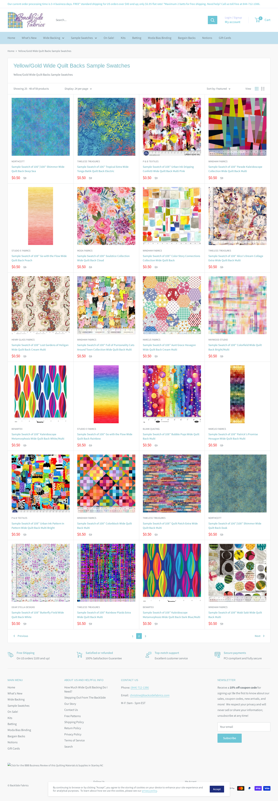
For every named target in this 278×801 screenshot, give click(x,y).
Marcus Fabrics (151, 339)
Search (68, 747)
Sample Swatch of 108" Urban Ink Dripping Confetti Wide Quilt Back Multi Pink (168, 169)
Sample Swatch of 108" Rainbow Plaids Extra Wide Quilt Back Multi (104, 615)
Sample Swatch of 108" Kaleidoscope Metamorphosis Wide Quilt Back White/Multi (38, 436)
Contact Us (71, 710)
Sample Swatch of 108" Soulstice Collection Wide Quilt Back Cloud (103, 258)
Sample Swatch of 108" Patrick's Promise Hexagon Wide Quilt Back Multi (233, 436)
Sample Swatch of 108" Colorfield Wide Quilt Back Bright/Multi (235, 347)
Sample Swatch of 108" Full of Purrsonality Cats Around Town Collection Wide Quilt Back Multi (105, 347)
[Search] (212, 20)
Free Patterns (72, 716)
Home (11, 38)
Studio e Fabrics (21, 250)
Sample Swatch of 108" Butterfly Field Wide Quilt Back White (38, 615)
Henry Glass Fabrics (23, 339)
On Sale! (109, 38)
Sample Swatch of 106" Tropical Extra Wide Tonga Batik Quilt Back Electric (103, 169)
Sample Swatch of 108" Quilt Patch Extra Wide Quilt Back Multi (170, 526)
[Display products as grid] (256, 88)
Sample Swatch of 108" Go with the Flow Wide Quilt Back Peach (39, 258)
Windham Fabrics (218, 161)
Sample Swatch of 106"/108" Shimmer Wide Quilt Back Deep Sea (38, 169)
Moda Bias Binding (159, 38)
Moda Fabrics (84, 250)
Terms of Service (74, 740)
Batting (136, 38)
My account (232, 22)
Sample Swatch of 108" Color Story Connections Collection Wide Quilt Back (171, 258)
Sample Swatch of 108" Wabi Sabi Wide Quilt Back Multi (235, 615)
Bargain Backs (187, 38)
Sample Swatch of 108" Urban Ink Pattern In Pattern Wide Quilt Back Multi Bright (38, 526)
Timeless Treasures (88, 161)
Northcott (18, 161)
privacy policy (149, 790)
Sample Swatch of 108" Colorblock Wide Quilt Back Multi (104, 526)
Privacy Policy (72, 734)
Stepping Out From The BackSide (85, 698)
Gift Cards (225, 38)
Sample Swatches (82, 38)
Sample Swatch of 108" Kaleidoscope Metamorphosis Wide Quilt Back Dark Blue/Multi (171, 615)
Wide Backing (51, 38)
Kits (123, 38)
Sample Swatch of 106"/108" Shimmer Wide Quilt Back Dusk (234, 526)
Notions (207, 38)
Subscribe (229, 738)
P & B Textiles (150, 161)
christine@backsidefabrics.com (149, 695)
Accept (217, 789)
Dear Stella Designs (23, 607)
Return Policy (72, 728)
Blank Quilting (151, 428)
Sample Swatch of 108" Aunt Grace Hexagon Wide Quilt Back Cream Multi (169, 347)
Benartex (17, 428)
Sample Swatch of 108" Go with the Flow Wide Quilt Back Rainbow (104, 436)
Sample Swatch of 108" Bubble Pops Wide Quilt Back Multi (171, 436)
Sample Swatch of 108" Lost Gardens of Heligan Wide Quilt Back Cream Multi (40, 347)
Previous (23, 636)
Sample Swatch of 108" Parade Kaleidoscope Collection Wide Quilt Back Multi (235, 169)
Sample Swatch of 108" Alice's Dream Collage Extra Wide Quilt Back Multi (235, 258)
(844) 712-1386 (140, 688)
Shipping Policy (74, 722)
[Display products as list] (263, 88)
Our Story (70, 704)
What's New (29, 38)
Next (257, 636)
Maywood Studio (218, 339)
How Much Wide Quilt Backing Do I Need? (85, 689)
